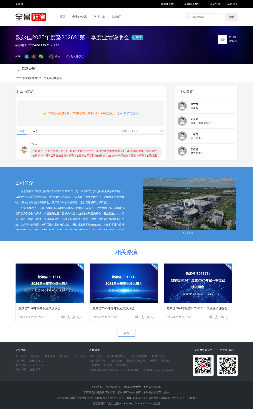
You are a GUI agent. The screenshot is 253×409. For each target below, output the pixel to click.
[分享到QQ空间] (26, 56)
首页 (62, 16)
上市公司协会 (97, 360)
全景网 (153, 360)
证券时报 (94, 365)
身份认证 (65, 356)
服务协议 (50, 356)
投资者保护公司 (136, 360)
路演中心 (99, 16)
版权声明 (35, 369)
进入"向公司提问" (127, 113)
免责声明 (20, 369)
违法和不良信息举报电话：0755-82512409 (114, 370)
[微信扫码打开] (41, 56)
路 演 (19, 7)
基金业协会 (115, 360)
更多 (126, 333)
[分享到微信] (63, 317)
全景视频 (121, 365)
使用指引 (35, 356)
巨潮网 (108, 365)
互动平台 (215, 4)
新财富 (165, 360)
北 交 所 (19, 10)
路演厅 (116, 16)
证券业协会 (158, 356)
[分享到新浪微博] (34, 56)
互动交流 (27, 91)
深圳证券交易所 (116, 356)
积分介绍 (80, 356)
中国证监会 (95, 356)
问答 (36, 131)
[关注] (79, 317)
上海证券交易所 (138, 356)
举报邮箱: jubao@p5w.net (158, 370)
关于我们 (20, 356)
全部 (22, 131)
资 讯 (19, 5)
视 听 (19, 2)
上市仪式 (99, 27)
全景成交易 (79, 16)
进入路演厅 (77, 56)
